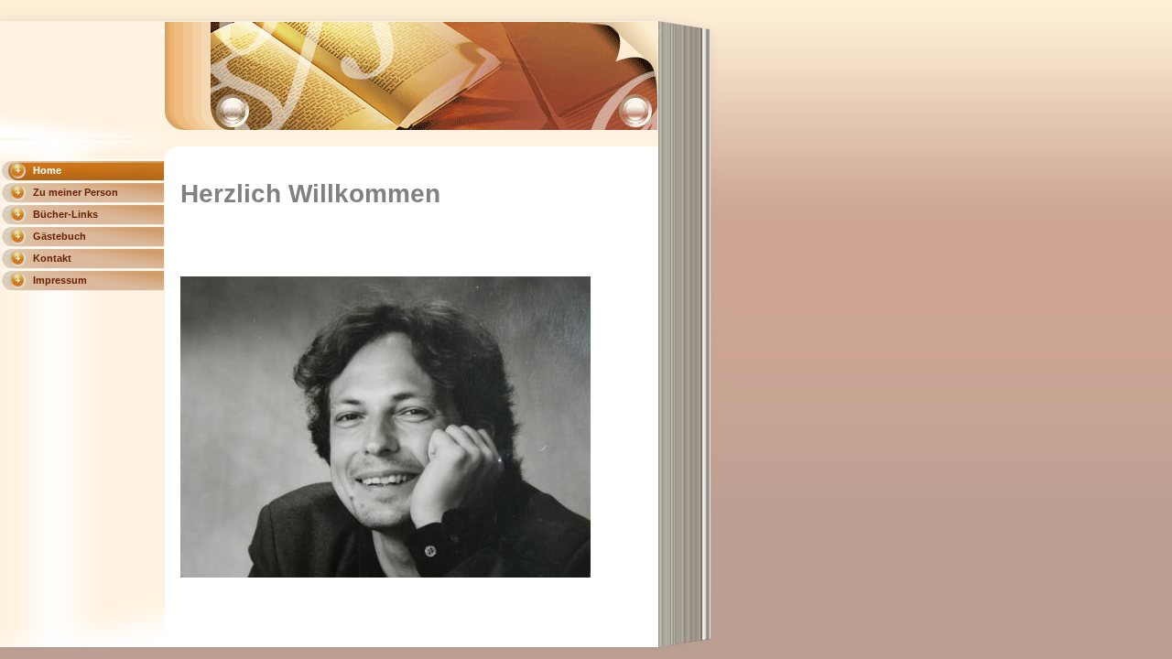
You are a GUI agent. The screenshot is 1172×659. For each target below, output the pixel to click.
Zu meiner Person (75, 192)
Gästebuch (59, 236)
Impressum (60, 280)
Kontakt (52, 258)
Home (47, 170)
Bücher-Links (65, 214)
